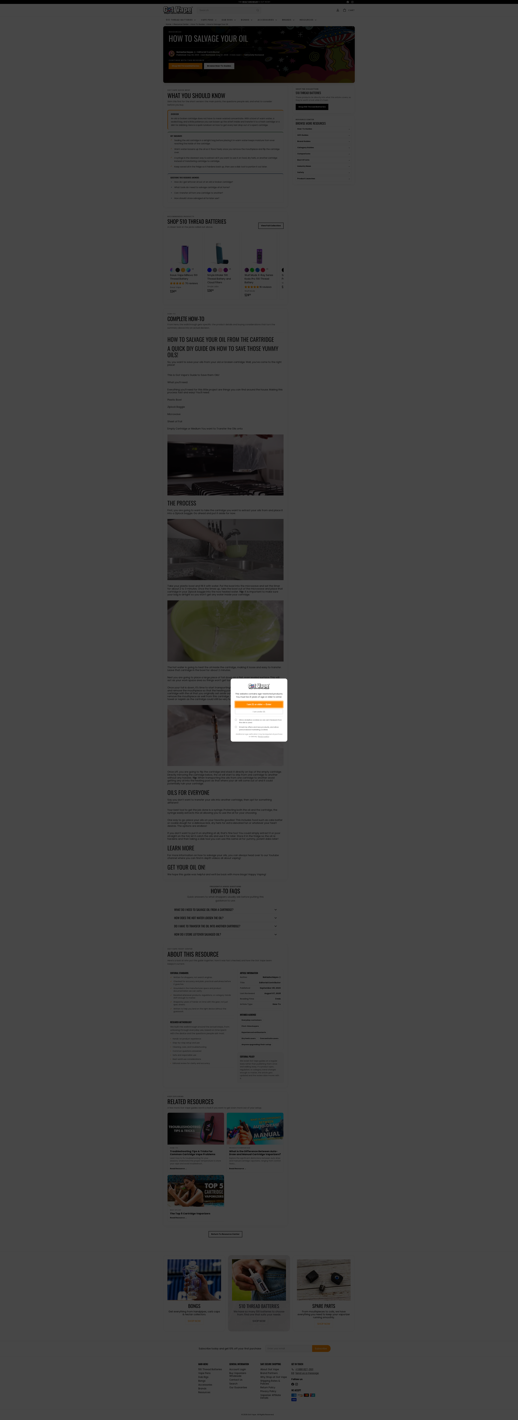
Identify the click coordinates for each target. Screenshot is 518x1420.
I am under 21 (259, 712)
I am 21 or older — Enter (259, 704)
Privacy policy (263, 736)
